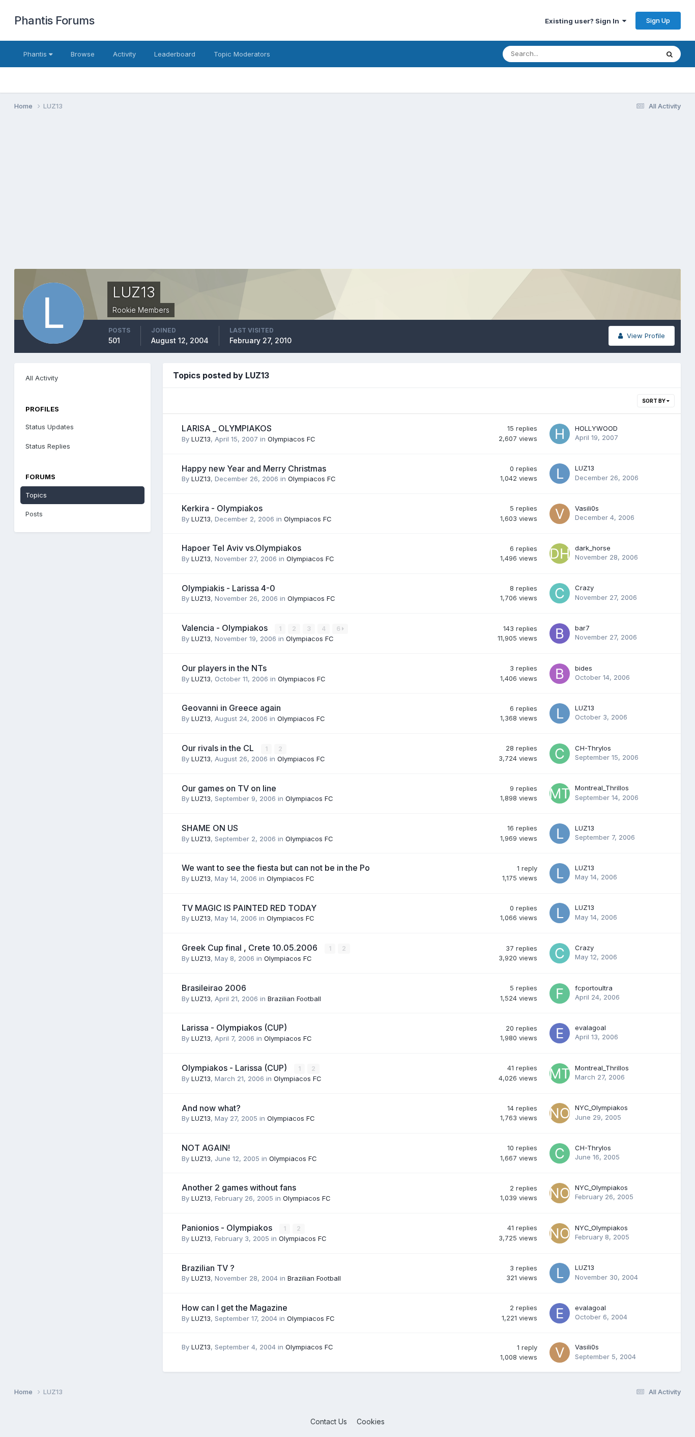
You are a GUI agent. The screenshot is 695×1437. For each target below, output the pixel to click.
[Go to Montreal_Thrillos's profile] (559, 793)
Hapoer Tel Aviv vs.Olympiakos (241, 548)
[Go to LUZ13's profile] (559, 473)
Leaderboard (174, 54)
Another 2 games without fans (239, 1187)
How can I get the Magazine (234, 1308)
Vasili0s (587, 508)
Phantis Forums (54, 20)
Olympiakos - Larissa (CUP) (235, 1068)
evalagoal (590, 1028)
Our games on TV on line (229, 788)
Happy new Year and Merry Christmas (254, 468)
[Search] (669, 54)
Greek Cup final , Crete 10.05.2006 (251, 948)
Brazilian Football (294, 998)
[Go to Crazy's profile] (559, 593)
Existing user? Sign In (583, 21)
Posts (34, 514)
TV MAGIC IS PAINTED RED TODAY (249, 908)
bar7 (582, 628)
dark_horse (593, 548)
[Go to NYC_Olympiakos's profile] (559, 1113)
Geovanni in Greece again (231, 708)
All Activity (41, 378)
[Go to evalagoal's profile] (559, 1033)
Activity (124, 54)
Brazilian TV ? (208, 1268)
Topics (36, 495)
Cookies (371, 1421)
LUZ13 (201, 439)
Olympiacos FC (291, 439)
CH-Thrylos (593, 748)
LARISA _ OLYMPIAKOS (227, 428)
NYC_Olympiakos (601, 1107)
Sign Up (658, 20)
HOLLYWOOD (596, 428)
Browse (83, 54)
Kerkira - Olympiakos (222, 508)
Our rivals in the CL (219, 748)
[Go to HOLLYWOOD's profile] (559, 434)
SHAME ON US (210, 828)
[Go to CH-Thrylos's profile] (559, 753)
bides (583, 668)
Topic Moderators (242, 54)
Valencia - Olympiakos (226, 628)
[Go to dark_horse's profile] (559, 553)
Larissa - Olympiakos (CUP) (234, 1028)
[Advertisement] (199, 197)
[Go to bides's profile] (559, 674)
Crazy (584, 588)
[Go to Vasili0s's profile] (559, 514)
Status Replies (47, 446)
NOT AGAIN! (206, 1148)
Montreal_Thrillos (602, 788)
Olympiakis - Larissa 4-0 (228, 588)
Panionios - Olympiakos (228, 1228)
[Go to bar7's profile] (559, 633)
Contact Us (328, 1421)
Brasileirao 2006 (214, 988)
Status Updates (621, 54)
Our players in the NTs (224, 668)
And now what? (211, 1108)
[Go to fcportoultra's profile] (559, 993)
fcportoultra (594, 988)
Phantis (36, 54)
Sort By (654, 401)
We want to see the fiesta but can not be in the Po (276, 868)
